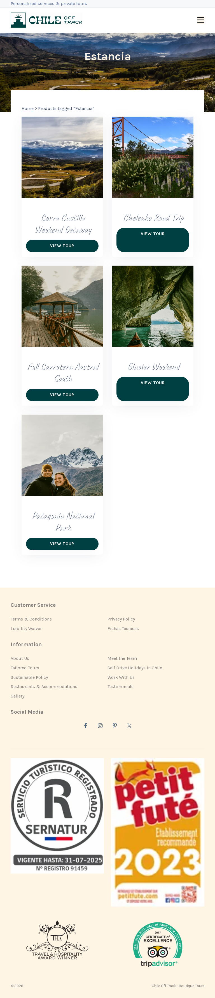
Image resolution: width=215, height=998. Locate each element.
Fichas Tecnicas (123, 628)
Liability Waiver (26, 628)
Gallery (17, 696)
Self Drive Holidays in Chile (135, 667)
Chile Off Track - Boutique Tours (178, 986)
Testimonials (121, 686)
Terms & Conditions (31, 619)
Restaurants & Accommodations (44, 686)
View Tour (62, 245)
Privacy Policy (121, 619)
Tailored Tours (25, 667)
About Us (20, 658)
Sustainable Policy (29, 677)
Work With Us (121, 677)
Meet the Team (122, 658)
